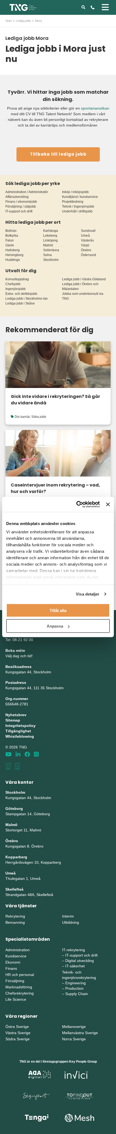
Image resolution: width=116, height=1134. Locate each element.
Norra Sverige (74, 1039)
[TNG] (23, 7)
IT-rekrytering (73, 950)
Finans (11, 968)
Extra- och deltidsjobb (21, 294)
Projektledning (72, 202)
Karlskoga (50, 231)
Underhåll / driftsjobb (77, 211)
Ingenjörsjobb (15, 289)
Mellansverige (74, 1026)
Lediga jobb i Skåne (20, 303)
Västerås (87, 240)
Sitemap (12, 720)
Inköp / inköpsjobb (75, 192)
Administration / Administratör (26, 192)
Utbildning (70, 922)
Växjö (85, 245)
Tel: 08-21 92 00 (19, 640)
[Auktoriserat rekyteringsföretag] (17, 766)
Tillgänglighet (18, 731)
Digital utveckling (79, 960)
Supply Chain (76, 994)
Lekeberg (50, 235)
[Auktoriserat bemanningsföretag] (8, 766)
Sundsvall (88, 231)
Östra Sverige (17, 1026)
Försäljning (14, 981)
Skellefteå (14, 889)
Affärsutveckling (17, 197)
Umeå (85, 235)
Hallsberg (12, 250)
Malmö (48, 245)
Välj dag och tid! (19, 656)
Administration (17, 950)
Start (8, 20)
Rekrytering (15, 916)
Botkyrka (11, 235)
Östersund (88, 255)
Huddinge (12, 260)
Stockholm (51, 260)
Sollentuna (51, 250)
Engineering (75, 983)
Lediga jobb (23, 20)
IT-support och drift (18, 211)
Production (74, 988)
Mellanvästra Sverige (80, 1033)
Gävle (9, 245)
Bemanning (15, 922)
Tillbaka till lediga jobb (58, 154)
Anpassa (55, 626)
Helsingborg (14, 255)
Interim (68, 916)
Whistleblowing (19, 736)
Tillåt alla (58, 610)
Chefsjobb (13, 284)
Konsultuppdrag (17, 279)
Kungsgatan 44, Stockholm (28, 672)
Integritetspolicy (20, 725)
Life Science (15, 999)
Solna (47, 255)
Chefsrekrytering (19, 993)
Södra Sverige (17, 1039)
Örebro (86, 250)
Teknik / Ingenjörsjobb (78, 206)
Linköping (50, 240)
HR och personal (19, 974)
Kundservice (15, 956)
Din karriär (22, 417)
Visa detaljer (87, 594)
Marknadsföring (18, 987)
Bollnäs (10, 231)
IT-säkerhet (75, 966)
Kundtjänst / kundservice (80, 197)
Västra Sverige (17, 1033)
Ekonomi (12, 962)
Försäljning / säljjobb (20, 206)
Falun (9, 240)
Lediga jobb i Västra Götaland (84, 279)
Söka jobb (38, 417)
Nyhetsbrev (15, 715)
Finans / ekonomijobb (21, 202)
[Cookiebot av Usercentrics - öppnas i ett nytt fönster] (76, 504)
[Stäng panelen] (108, 504)
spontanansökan (95, 108)
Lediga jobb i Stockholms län (26, 298)
